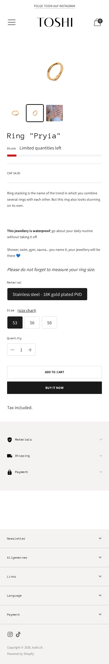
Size (10, 310)
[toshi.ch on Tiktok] (18, 635)
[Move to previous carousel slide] (7, 525)
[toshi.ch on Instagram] (10, 635)
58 (49, 323)
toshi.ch (37, 647)
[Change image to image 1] (15, 113)
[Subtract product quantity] (12, 350)
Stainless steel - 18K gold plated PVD (47, 294)
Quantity (14, 338)
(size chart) (26, 310)
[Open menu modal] (12, 22)
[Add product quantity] (30, 350)
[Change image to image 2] (35, 113)
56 (32, 323)
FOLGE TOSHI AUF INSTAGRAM (54, 6)
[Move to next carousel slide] (102, 525)
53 (15, 323)
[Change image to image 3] (54, 113)
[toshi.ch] (54, 22)
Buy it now (54, 388)
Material (14, 282)
